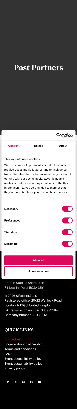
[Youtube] (39, 382)
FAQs (8, 354)
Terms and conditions (20, 349)
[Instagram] (23, 382)
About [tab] (63, 145)
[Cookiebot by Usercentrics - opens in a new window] (56, 135)
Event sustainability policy (23, 363)
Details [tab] (38, 145)
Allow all (38, 260)
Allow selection (39, 271)
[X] (15, 382)
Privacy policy (14, 368)
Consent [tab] (13, 145)
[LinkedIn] (7, 382)
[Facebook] (31, 382)
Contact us (12, 339)
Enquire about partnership (23, 344)
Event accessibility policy (23, 359)
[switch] (67, 220)
